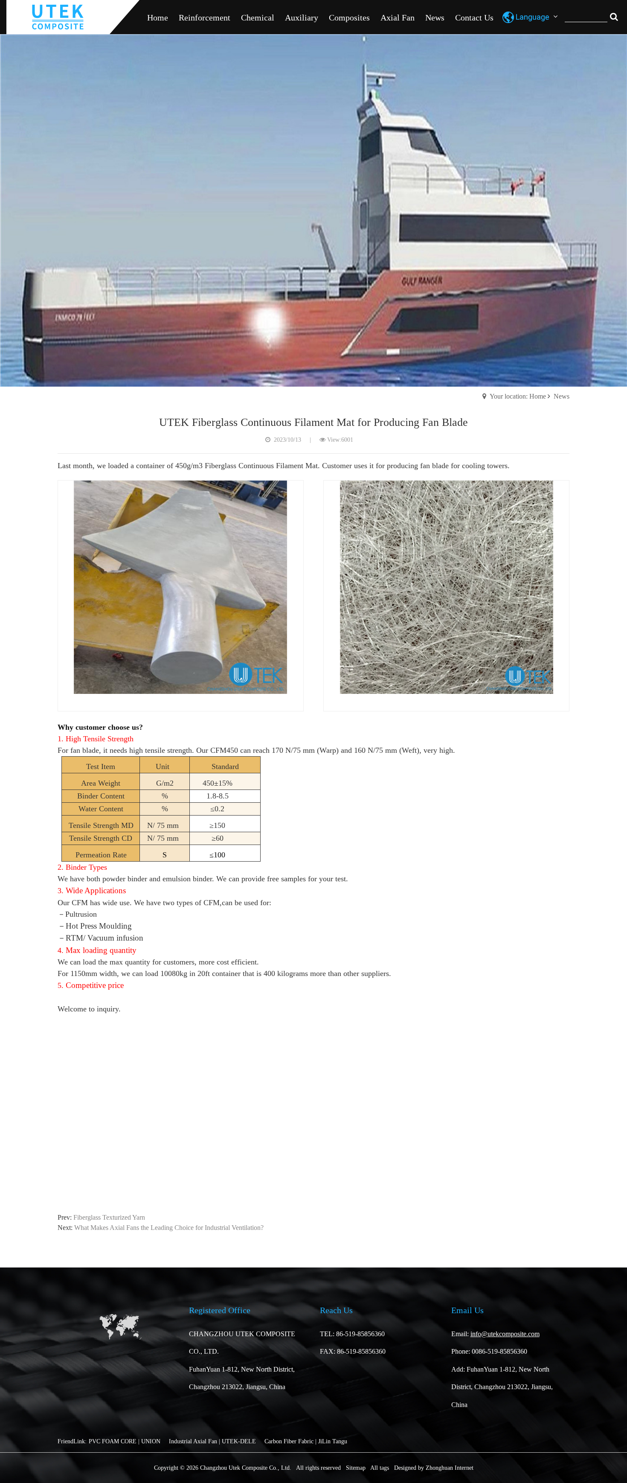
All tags (379, 1468)
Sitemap (356, 1468)
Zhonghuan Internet (449, 1468)
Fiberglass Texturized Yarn (109, 1217)
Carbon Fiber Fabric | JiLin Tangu (305, 1441)
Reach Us (336, 1310)
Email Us (467, 1310)
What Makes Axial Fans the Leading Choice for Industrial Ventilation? (169, 1227)
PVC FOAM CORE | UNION (124, 1441)
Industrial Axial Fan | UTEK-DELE (212, 1441)
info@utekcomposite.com (505, 1333)
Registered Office (219, 1310)
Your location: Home (518, 396)
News (561, 396)
